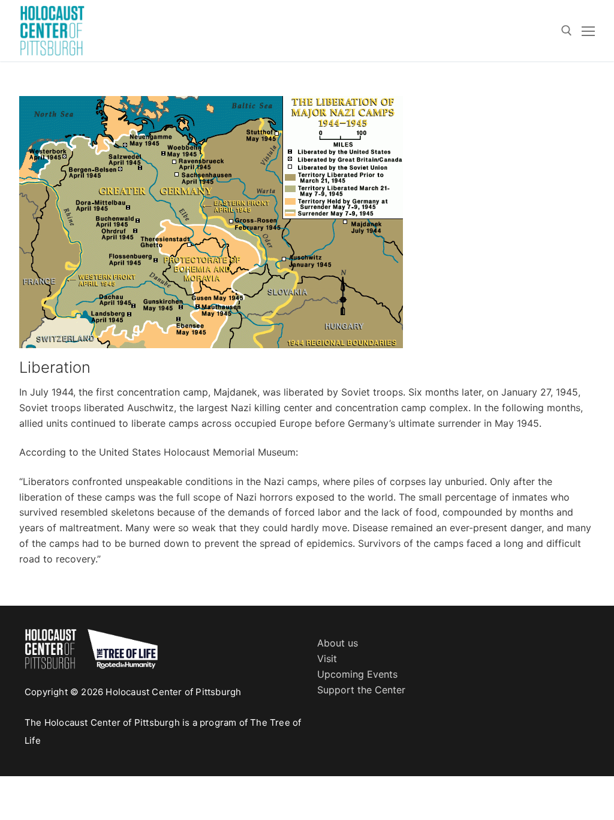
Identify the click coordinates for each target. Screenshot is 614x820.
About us (337, 643)
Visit (327, 659)
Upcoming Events (357, 674)
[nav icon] (588, 30)
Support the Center (361, 690)
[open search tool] (566, 30)
